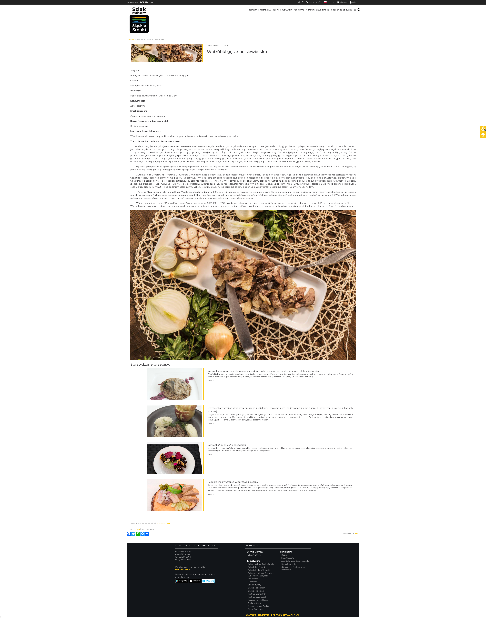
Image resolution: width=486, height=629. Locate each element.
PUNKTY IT (263, 615)
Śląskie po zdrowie (256, 591)
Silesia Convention (256, 609)
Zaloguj (355, 2)
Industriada (253, 579)
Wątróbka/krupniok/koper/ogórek (227, 445)
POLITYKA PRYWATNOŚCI (285, 615)
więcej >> (211, 380)
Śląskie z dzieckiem (256, 588)
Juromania (252, 582)
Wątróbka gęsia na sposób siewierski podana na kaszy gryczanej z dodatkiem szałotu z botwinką (263, 371)
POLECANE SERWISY (341, 10)
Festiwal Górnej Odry (257, 594)
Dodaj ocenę (163, 523)
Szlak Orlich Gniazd (256, 567)
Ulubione (344, 2)
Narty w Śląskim (255, 603)
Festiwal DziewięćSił (257, 597)
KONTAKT (251, 615)
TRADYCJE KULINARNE (317, 10)
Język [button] (331, 2)
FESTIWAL (299, 10)
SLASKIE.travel (254, 555)
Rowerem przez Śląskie (258, 606)
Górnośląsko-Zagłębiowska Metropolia (293, 568)
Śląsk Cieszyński (288, 558)
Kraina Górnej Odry (289, 564)
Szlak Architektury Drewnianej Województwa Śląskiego (261, 574)
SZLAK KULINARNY (282, 10)
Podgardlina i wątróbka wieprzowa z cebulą (233, 482)
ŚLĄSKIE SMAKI (132, 2)
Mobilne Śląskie (182, 569)
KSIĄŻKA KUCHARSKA (260, 10)
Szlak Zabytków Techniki (259, 570)
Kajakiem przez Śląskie (258, 600)
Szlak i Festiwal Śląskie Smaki (261, 564)
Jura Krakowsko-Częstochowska (295, 561)
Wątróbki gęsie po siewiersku (237, 51)
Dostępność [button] (315, 2)
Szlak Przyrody (254, 585)
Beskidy (284, 555)
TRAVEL (146, 2)
